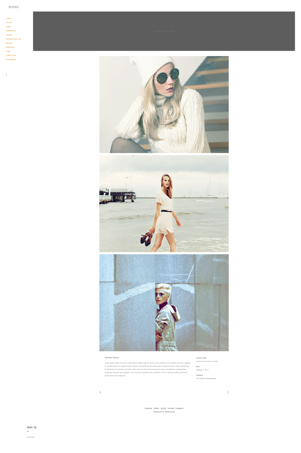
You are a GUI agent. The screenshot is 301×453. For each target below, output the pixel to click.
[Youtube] (15, 67)
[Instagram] (18, 67)
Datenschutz (170, 412)
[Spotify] (12, 67)
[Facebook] (6, 67)
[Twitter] (9, 67)
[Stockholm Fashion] (164, 104)
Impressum (157, 412)
